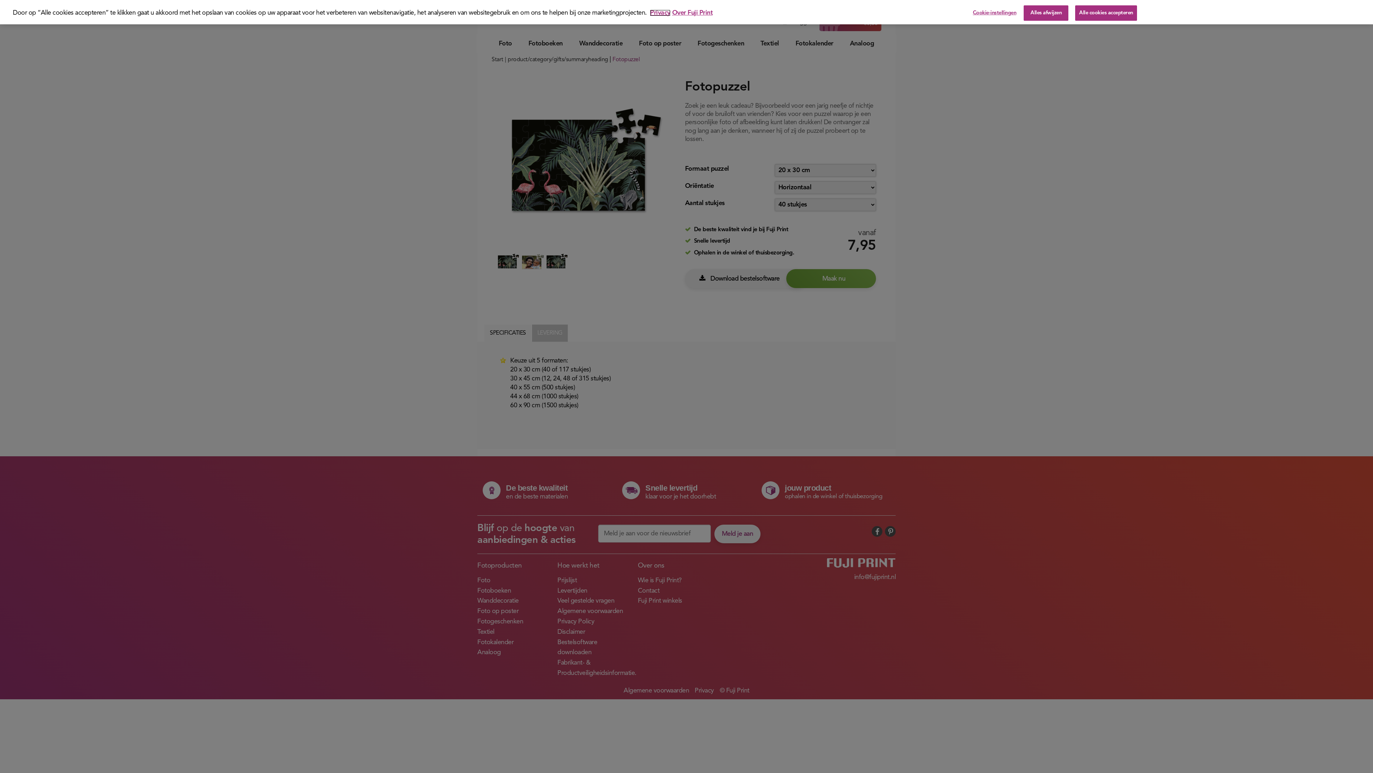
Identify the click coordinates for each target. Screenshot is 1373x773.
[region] (686, 12)
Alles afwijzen (1046, 13)
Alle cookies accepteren (1106, 13)
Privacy (660, 13)
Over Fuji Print (692, 13)
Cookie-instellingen (995, 13)
